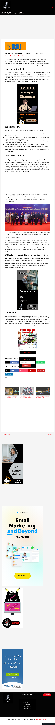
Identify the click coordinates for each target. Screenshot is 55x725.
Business (7, 56)
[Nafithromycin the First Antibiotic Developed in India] (27, 391)
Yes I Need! (27, 352)
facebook (15, 362)
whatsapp (42, 362)
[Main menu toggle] (52, 7)
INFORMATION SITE (12, 12)
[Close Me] (35, 358)
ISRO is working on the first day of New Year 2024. (42, 396)
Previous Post (5, 434)
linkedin (9, 374)
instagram (24, 370)
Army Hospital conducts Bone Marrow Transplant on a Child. (11, 396)
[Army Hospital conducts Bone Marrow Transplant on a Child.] (12, 391)
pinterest (42, 370)
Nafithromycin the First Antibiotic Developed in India (26, 396)
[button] (47, 694)
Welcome (26, 365)
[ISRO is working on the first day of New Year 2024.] (43, 391)
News (19, 56)
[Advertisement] (27, 29)
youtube (33, 370)
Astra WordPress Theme (41, 719)
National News (14, 56)
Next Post (50, 434)
